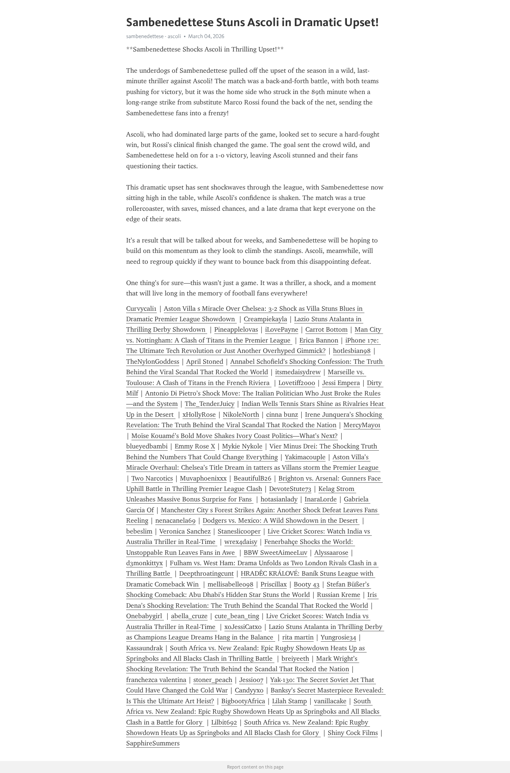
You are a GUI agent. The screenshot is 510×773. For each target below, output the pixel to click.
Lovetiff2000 (297, 383)
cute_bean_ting (237, 616)
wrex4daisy (240, 542)
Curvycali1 (141, 308)
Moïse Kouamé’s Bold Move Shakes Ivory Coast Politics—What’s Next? (234, 436)
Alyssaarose (331, 552)
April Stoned (204, 361)
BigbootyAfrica (243, 701)
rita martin (298, 637)
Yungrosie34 (338, 637)
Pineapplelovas (236, 329)
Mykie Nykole (242, 446)
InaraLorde (321, 499)
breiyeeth (295, 658)
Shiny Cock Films (353, 733)
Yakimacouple (305, 457)
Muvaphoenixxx (203, 478)
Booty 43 (307, 584)
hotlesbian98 (352, 351)
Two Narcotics (152, 478)
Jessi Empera (341, 383)
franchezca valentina (156, 680)
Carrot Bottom (326, 329)
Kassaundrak (144, 648)
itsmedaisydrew (298, 372)
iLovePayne (281, 329)
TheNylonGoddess (152, 361)
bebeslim (139, 531)
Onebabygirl (145, 616)
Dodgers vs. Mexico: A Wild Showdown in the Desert (281, 520)
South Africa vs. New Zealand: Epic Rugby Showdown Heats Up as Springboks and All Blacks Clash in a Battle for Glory (253, 711)
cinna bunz (282, 414)
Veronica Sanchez (185, 531)
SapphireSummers (153, 743)
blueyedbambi (147, 446)
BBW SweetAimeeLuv (275, 552)
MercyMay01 (362, 425)
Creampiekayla (265, 319)
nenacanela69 (175, 520)
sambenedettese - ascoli (153, 36)
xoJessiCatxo (243, 627)
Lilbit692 (224, 722)
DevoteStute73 (290, 489)
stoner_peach (212, 680)
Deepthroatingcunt (206, 573)
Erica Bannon (318, 340)
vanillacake (330, 701)
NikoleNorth (241, 414)
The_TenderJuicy (209, 404)
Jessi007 (251, 680)
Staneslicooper (239, 531)
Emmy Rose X (195, 446)
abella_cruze (189, 616)
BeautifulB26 (252, 478)
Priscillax (274, 584)
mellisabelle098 (231, 584)
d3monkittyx (144, 563)
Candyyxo (249, 690)
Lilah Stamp (289, 701)
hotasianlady (279, 499)
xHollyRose (199, 414)
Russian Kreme (338, 595)
